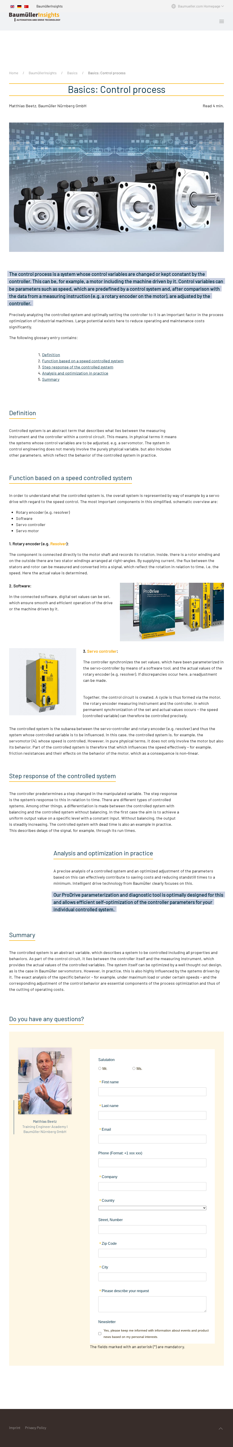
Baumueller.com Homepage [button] (199, 6)
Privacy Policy (35, 1427)
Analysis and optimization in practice (75, 373)
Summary (50, 379)
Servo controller (102, 651)
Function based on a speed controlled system (83, 360)
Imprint (14, 1427)
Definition (51, 354)
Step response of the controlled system (77, 366)
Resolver (58, 543)
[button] (221, 21)
